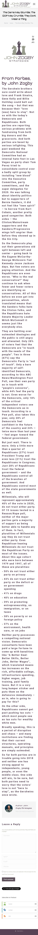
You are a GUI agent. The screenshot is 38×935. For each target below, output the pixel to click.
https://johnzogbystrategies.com (25, 811)
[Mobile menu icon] (34, 4)
